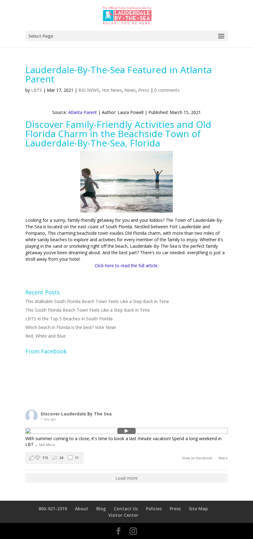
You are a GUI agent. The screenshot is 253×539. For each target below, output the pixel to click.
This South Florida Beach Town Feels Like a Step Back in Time (87, 310)
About (81, 509)
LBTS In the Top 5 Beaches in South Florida (69, 319)
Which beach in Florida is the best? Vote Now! (70, 327)
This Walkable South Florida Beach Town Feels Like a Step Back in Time (97, 301)
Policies (154, 509)
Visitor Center (123, 515)
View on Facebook (197, 458)
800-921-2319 (53, 509)
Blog (101, 509)
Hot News (112, 90)
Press (143, 90)
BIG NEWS (88, 90)
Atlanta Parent (82, 112)
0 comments (167, 90)
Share (223, 458)
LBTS (36, 90)
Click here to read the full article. (127, 265)
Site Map (198, 509)
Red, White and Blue (45, 336)
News (130, 90)
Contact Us (126, 509)
